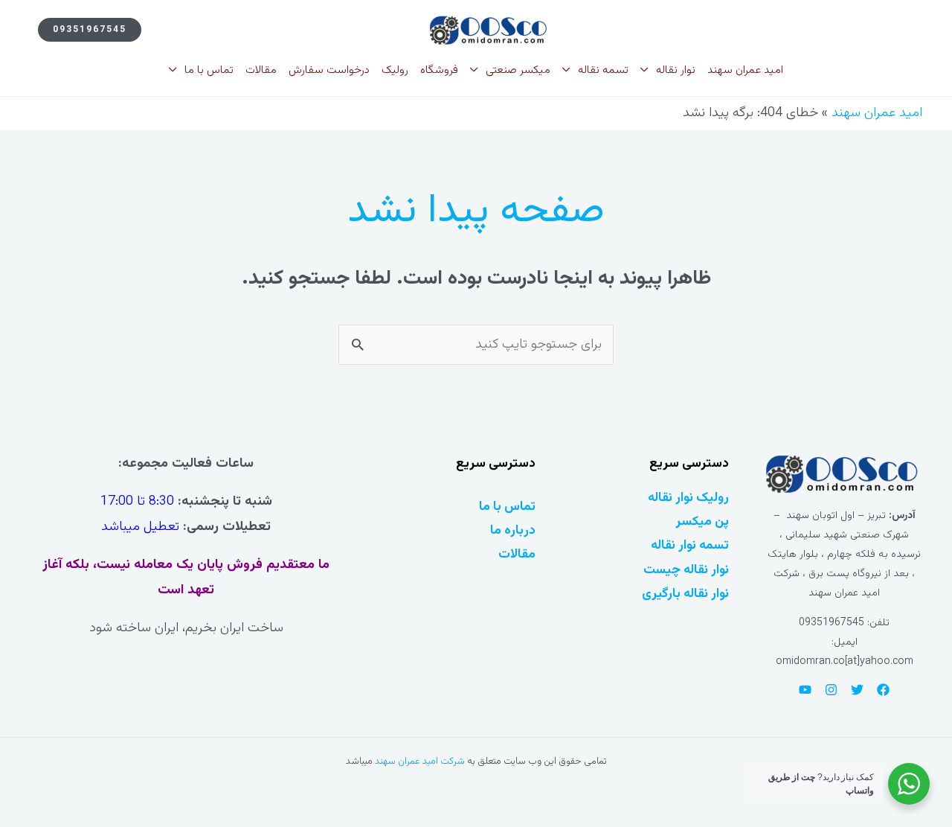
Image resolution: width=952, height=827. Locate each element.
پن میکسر (702, 521)
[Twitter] (857, 689)
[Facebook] (883, 689)
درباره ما (513, 530)
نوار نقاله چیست (686, 570)
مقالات (517, 554)
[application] (648, 70)
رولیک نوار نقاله (688, 498)
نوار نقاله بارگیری (685, 594)
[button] (89, 30)
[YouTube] (805, 689)
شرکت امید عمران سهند (420, 761)
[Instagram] (831, 689)
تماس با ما (507, 506)
